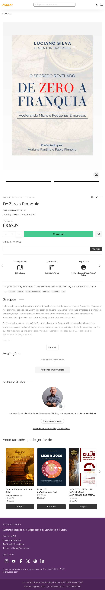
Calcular (96, 249)
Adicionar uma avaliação (52, 370)
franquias (55, 291)
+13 (63, 291)
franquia (46, 291)
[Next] (99, 266)
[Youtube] (13, 561)
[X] (28, 561)
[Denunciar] (101, 197)
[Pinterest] (35, 561)
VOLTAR (8, 14)
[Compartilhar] (96, 197)
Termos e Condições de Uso (16, 548)
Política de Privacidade (13, 544)
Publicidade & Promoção (84, 286)
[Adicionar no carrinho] (98, 234)
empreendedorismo (33, 291)
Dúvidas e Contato (12, 540)
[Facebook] (20, 561)
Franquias (45, 286)
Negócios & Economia (12, 197)
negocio (20, 291)
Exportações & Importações (26, 286)
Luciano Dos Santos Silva (24, 214)
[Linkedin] (42, 561)
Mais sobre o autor (52, 421)
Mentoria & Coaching (61, 286)
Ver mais (52, 347)
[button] (102, 4)
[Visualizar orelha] (96, 174)
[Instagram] (6, 561)
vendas (11, 291)
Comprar (58, 234)
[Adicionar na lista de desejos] (92, 197)
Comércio (30, 197)
